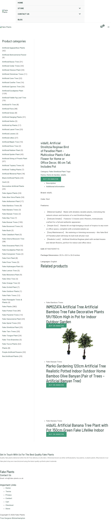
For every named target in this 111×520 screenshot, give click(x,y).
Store (21, 8)
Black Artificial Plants (11, 178)
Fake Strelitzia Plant (10, 327)
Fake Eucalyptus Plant (11, 250)
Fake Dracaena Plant (10, 246)
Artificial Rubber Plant (11, 150)
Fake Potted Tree (9, 311)
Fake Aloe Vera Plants (11, 197)
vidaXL (63, 175)
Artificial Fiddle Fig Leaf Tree (14, 98)
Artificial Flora (8, 109)
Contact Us (23, 14)
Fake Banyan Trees (10, 214)
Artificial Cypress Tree (11, 86)
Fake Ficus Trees (9, 262)
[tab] (77, 183)
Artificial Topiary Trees (11, 165)
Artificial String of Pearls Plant (14, 158)
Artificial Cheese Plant (11, 70)
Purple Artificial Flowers (12, 352)
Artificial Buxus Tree (10, 62)
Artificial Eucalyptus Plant (12, 91)
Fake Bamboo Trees (10, 206)
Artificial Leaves (8, 134)
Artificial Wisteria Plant (11, 174)
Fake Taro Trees (9, 331)
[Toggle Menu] (79, 8)
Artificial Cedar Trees (11, 66)
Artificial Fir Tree (9, 105)
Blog (20, 20)
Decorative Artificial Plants (13, 186)
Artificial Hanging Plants (12, 117)
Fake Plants (7, 306)
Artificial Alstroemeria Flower (14, 55)
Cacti (4, 182)
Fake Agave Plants (9, 193)
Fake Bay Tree (8, 218)
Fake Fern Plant (8, 258)
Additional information (55, 186)
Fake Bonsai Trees (10, 222)
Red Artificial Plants (10, 356)
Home (20, 3)
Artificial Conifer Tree (11, 82)
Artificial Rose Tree (10, 146)
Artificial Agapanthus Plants (13, 48)
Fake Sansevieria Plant (11, 319)
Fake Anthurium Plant (11, 201)
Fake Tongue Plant (10, 335)
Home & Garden (53, 175)
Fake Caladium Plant (10, 234)
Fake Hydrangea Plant (11, 266)
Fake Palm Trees (9, 295)
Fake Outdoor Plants (10, 291)
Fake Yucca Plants (9, 344)
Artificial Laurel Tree (10, 129)
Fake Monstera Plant (10, 275)
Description (51, 183)
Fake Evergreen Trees (11, 254)
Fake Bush (6, 230)
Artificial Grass (8, 113)
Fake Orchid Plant (9, 287)
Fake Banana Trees (10, 210)
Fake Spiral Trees (9, 323)
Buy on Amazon (50, 179)
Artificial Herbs (8, 121)
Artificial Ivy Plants (9, 125)
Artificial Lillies (8, 138)
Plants (4, 348)
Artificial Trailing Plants (11, 169)
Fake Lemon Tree (9, 270)
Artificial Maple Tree (10, 142)
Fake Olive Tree (8, 279)
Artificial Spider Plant (11, 154)
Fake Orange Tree (9, 283)
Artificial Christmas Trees (12, 74)
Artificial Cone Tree (10, 78)
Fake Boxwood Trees (11, 226)
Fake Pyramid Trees (10, 315)
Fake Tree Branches (10, 340)
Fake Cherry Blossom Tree (13, 239)
